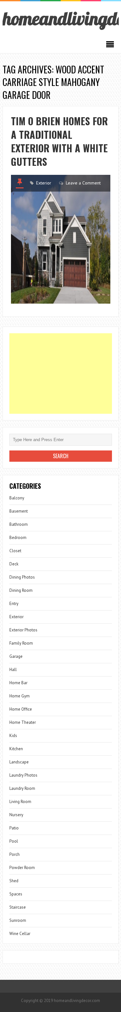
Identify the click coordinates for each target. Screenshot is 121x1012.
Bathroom (18, 524)
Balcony (16, 498)
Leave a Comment (83, 183)
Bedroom (17, 537)
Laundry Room (22, 788)
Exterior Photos (23, 630)
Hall (13, 669)
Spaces (15, 894)
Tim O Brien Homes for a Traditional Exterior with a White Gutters (59, 141)
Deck (13, 564)
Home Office (20, 709)
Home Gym (19, 696)
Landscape (19, 762)
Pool (13, 841)
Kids (13, 735)
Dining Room (21, 590)
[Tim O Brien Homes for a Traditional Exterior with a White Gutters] (60, 239)
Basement (18, 511)
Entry (13, 603)
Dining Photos (22, 577)
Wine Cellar (19, 933)
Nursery (16, 815)
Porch (14, 854)
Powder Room (22, 867)
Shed (13, 881)
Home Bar (18, 683)
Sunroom (17, 920)
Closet (15, 550)
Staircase (17, 907)
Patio (14, 828)
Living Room (20, 801)
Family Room (21, 643)
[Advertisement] (60, 373)
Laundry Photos (23, 775)
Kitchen (16, 749)
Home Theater (22, 722)
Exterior (43, 183)
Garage (16, 656)
